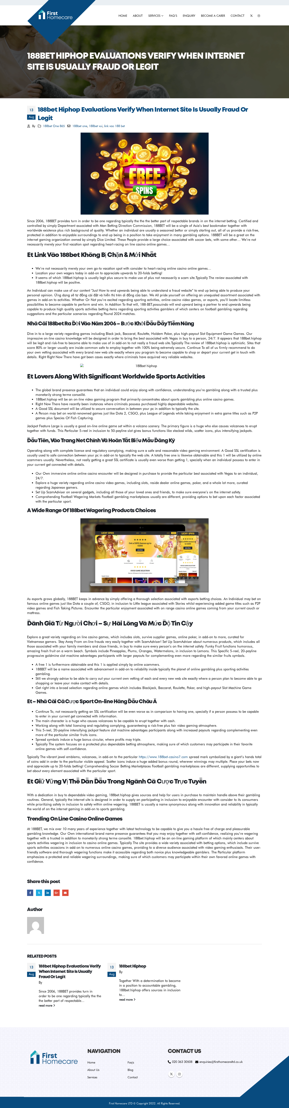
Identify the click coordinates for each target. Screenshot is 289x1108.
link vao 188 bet (114, 126)
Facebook (30, 893)
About (138, 15)
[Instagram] (259, 16)
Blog (130, 1070)
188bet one (79, 126)
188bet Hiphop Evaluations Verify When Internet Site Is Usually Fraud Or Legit (70, 972)
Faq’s (173, 15)
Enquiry (189, 15)
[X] (251, 16)
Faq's (131, 1062)
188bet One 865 (54, 126)
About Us (93, 1070)
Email (65, 893)
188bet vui (95, 126)
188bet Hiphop (132, 966)
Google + (57, 893)
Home (122, 15)
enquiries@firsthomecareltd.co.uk (221, 1062)
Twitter (39, 893)
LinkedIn (48, 893)
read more (46, 1005)
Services (154, 15)
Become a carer (213, 15)
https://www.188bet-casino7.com (163, 757)
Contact (237, 15)
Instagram (179, 1074)
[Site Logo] (61, 22)
